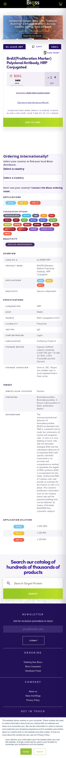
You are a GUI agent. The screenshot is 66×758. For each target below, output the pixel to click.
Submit (33, 640)
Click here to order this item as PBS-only (33, 102)
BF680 (37, 224)
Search (33, 593)
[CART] (60, 5)
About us (33, 691)
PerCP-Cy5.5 (47, 229)
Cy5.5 (7, 220)
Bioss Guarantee (33, 666)
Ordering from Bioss (33, 662)
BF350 (33, 220)
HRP (35, 215)
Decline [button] (39, 751)
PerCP (34, 229)
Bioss (33, 4)
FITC (24, 220)
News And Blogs (33, 696)
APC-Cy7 (22, 229)
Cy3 (43, 215)
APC (56, 224)
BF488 (53, 220)
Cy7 (16, 220)
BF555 (7, 224)
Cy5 (51, 215)
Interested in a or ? (33, 93)
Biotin (26, 215)
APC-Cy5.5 (9, 229)
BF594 (17, 224)
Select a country (13, 169)
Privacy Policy (33, 700)
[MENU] (5, 4)
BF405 (43, 220)
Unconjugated (12, 215)
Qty (52, 83)
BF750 (47, 224)
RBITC (7, 233)
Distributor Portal (33, 671)
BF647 (27, 224)
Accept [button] (26, 751)
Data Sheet (53, 52)
